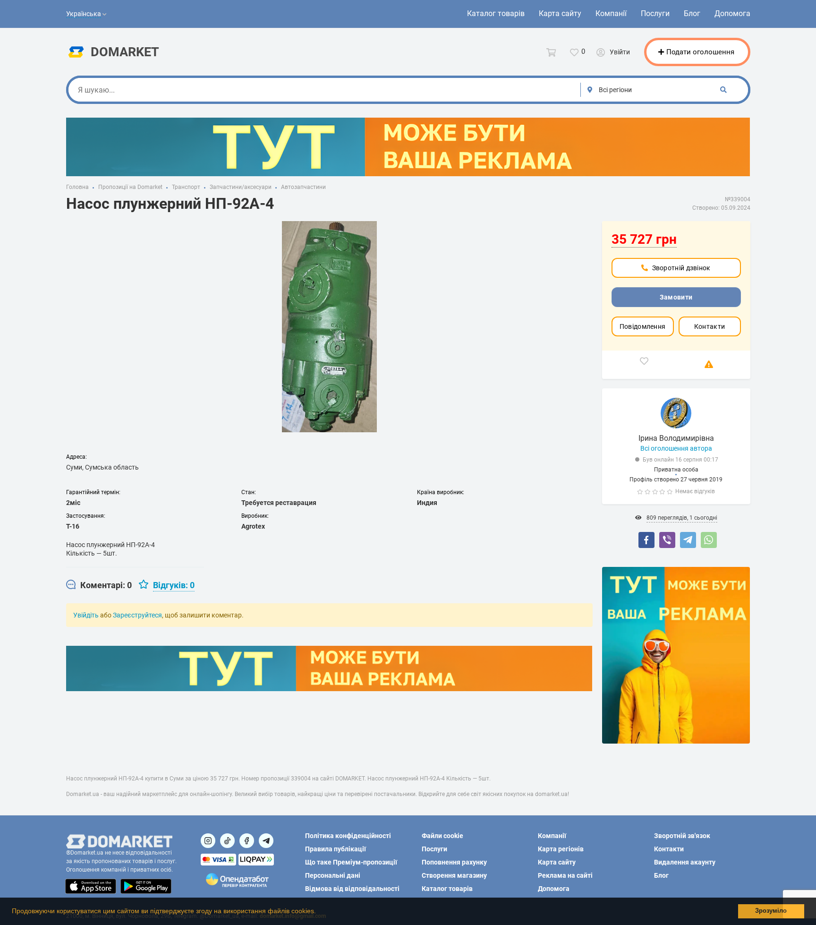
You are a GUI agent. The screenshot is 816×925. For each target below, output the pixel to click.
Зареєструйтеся (137, 615)
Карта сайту (560, 13)
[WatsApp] (709, 540)
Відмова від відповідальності (352, 888)
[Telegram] (688, 540)
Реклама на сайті (565, 875)
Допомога (732, 13)
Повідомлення (643, 326)
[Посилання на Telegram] (266, 840)
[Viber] (667, 540)
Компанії (611, 13)
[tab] (99, 585)
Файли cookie (442, 835)
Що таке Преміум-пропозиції (351, 862)
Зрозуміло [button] (771, 911)
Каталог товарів (496, 13)
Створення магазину (454, 875)
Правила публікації (335, 849)
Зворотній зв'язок (682, 835)
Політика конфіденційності (348, 835)
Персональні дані (332, 875)
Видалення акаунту (684, 862)
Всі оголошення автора (676, 448)
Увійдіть (86, 615)
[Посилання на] (208, 840)
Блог (692, 13)
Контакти (709, 326)
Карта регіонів (561, 849)
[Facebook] (646, 540)
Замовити (676, 297)
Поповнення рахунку (454, 862)
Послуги (655, 13)
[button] (319, 912)
